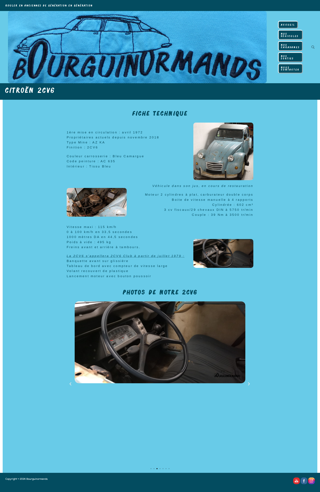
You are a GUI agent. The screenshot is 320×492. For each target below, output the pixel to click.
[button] (70, 384)
